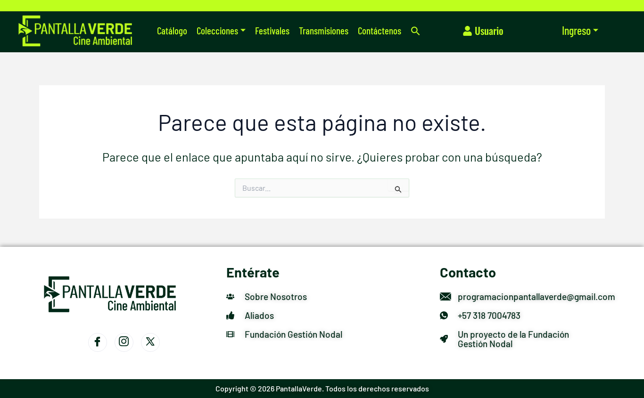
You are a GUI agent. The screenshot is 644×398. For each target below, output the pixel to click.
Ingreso (576, 30)
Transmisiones (323, 30)
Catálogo (172, 30)
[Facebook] (97, 342)
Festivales (272, 30)
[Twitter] (150, 342)
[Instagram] (124, 342)
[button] (416, 31)
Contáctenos (379, 30)
